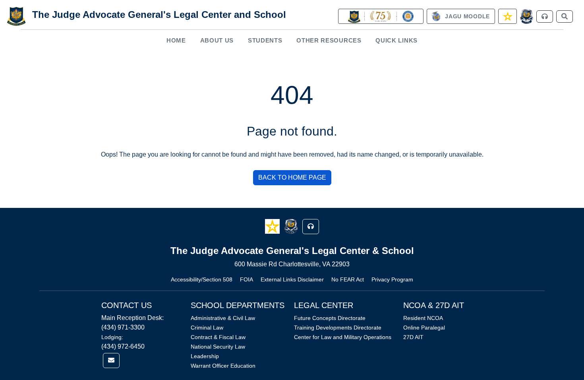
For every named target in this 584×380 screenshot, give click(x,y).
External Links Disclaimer (292, 279)
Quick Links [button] (396, 40)
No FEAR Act (347, 279)
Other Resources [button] (329, 40)
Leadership (205, 356)
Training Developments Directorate (337, 327)
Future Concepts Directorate (329, 318)
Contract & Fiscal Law (218, 337)
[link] (380, 16)
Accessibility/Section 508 (201, 279)
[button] (273, 226)
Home (176, 40)
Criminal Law (207, 327)
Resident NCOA (423, 318)
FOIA (246, 279)
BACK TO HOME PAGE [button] (292, 177)
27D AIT (413, 337)
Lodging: (112, 337)
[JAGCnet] (526, 16)
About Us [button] (217, 40)
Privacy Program (392, 279)
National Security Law (218, 346)
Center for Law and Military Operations (342, 337)
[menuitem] (176, 40)
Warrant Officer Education (223, 366)
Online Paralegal (424, 327)
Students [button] (265, 40)
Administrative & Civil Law (223, 318)
